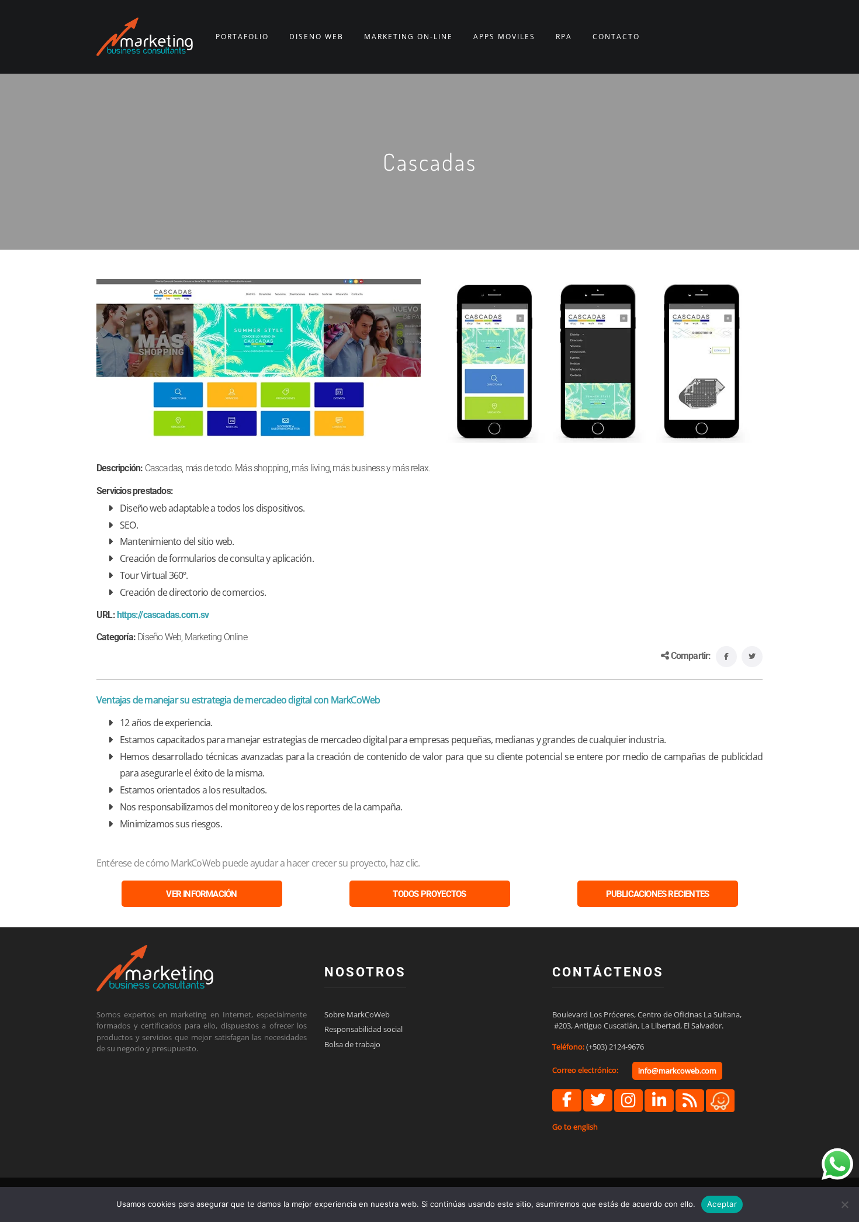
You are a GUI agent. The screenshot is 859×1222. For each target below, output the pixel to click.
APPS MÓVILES (504, 36)
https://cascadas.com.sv (163, 614)
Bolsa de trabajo (352, 1044)
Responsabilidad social (363, 1029)
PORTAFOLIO (242, 36)
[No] (844, 1204)
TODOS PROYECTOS (429, 894)
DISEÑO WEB (316, 36)
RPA (564, 36)
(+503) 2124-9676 (615, 1046)
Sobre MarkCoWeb (357, 1014)
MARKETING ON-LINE (408, 36)
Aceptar (722, 1204)
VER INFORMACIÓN (201, 894)
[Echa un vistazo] (690, 1100)
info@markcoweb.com (677, 1070)
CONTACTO (616, 36)
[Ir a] (566, 1100)
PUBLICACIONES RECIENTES (657, 894)
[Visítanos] (720, 1100)
